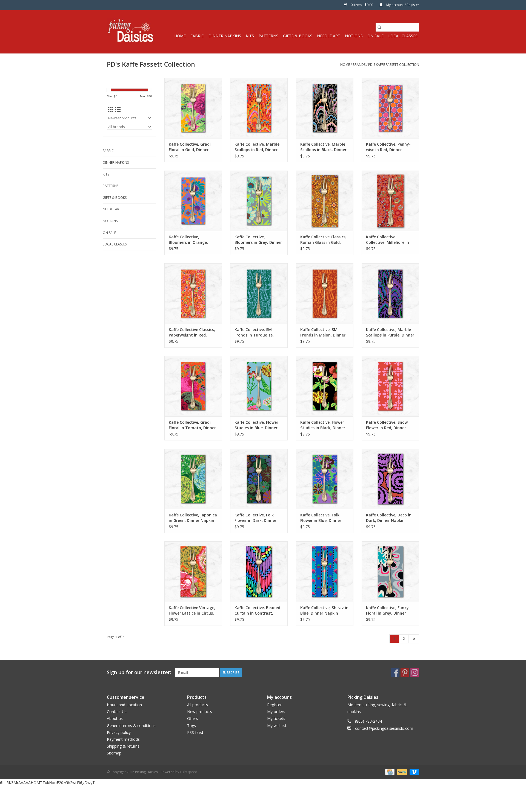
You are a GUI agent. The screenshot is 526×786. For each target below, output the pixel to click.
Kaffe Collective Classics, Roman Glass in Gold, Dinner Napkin (323, 239)
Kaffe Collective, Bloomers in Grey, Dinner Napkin (258, 239)
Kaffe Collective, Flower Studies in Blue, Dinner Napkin (256, 425)
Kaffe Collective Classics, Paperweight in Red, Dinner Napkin (192, 332)
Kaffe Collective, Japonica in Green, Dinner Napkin (193, 517)
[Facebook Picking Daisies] (395, 672)
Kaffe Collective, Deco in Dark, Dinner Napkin (388, 517)
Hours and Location (124, 704)
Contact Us (117, 711)
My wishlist (277, 725)
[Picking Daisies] (131, 31)
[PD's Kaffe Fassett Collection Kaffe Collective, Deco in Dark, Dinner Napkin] (390, 479)
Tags (191, 725)
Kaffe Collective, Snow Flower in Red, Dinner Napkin (387, 425)
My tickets (276, 718)
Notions (354, 35)
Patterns (268, 35)
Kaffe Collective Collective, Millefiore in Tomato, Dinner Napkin (388, 239)
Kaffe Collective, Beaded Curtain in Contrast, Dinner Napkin (257, 610)
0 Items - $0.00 (362, 4)
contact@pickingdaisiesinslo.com (384, 728)
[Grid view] (110, 110)
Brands (359, 64)
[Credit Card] (389, 771)
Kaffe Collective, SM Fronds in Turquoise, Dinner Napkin (254, 332)
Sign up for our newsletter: (139, 672)
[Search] (379, 27)
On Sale (375, 35)
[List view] (118, 110)
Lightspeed (188, 772)
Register (274, 704)
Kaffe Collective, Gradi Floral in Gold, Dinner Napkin (190, 147)
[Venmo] (413, 771)
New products (199, 711)
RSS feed (195, 732)
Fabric (197, 35)
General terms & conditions (131, 725)
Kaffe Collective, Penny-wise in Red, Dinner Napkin (388, 147)
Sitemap (114, 753)
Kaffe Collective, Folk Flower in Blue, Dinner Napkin (320, 517)
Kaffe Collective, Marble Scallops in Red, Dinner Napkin (257, 147)
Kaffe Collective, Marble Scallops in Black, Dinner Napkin (323, 147)
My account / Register (402, 4)
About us (115, 718)
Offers (192, 718)
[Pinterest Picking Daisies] (405, 672)
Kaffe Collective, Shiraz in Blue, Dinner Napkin (324, 610)
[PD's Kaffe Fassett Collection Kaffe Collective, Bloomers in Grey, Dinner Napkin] (259, 201)
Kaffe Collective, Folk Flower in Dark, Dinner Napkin (255, 517)
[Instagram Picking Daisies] (414, 672)
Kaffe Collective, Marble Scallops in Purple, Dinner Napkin (390, 332)
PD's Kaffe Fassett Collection (393, 64)
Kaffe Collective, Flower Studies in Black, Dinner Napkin (322, 425)
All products (197, 704)
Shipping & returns (123, 746)
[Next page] (414, 638)
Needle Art (328, 35)
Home (180, 35)
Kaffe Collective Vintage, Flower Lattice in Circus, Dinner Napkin (192, 610)
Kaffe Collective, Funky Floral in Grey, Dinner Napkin (387, 610)
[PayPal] (401, 771)
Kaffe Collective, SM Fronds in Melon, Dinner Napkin (322, 332)
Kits (250, 35)
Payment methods (123, 739)
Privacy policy (119, 732)
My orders (276, 711)
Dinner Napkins (224, 35)
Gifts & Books (297, 35)
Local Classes (403, 35)
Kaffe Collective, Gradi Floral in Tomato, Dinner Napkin (192, 425)
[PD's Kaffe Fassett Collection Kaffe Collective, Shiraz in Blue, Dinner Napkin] (324, 571)
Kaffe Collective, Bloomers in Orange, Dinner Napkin (188, 239)
